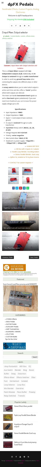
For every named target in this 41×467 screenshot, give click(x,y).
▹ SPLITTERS (9, 334)
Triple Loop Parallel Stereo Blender (25, 415)
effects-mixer (30, 36)
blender (18, 370)
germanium (14, 381)
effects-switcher (7, 38)
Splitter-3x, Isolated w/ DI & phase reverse (24, 157)
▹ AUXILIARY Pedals (11, 327)
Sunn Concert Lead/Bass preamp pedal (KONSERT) (20, 284)
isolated (24, 381)
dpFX (23, 460)
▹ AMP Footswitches (12, 329)
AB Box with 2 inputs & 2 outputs (27, 149)
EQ (30, 366)
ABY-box (23, 366)
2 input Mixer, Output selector (12, 248)
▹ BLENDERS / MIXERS (12, 332)
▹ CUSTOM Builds (11, 337)
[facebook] (16, 26)
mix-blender (9, 388)
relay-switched (10, 396)
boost (31, 370)
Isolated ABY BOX (33, 146)
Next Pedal (34, 257)
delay (13, 374)
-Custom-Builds (15, 36)
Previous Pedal (7, 257)
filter (33, 377)
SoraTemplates (9, 460)
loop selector (9, 385)
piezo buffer (22, 392)
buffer (6, 374)
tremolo (21, 396)
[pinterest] (24, 26)
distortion (22, 374)
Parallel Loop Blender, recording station (25, 152)
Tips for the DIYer (11, 339)
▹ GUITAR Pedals (11, 324)
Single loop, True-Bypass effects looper (15, 208)
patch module (9, 392)
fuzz (6, 381)
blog (25, 370)
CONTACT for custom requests (20, 163)
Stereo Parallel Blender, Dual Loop (27, 154)
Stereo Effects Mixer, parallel (23, 406)
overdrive (20, 388)
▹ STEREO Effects (11, 319)
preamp (32, 392)
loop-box (21, 385)
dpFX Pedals (20, 4)
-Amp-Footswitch (10, 366)
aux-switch (8, 370)
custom (23, 36)
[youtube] (20, 26)
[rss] (29, 26)
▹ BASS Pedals (10, 322)
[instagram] (11, 26)
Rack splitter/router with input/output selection (17, 228)
